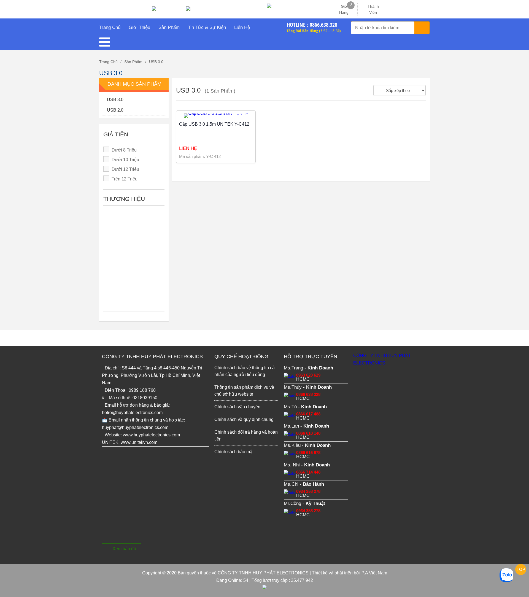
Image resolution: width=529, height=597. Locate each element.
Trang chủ (108, 62)
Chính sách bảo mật (233, 451)
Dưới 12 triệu (125, 169)
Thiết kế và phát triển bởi (336, 573)
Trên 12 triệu (124, 179)
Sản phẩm (169, 27)
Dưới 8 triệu (124, 150)
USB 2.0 (115, 110)
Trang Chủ (109, 27)
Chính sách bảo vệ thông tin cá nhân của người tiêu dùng (244, 371)
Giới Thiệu (139, 27)
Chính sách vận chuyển (237, 406)
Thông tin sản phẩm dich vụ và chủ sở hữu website (244, 390)
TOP (521, 569)
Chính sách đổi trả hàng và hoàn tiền (246, 435)
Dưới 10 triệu (125, 159)
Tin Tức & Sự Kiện (207, 27)
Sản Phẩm (133, 62)
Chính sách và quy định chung (244, 419)
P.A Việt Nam (374, 573)
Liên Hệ (242, 27)
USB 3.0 (156, 62)
